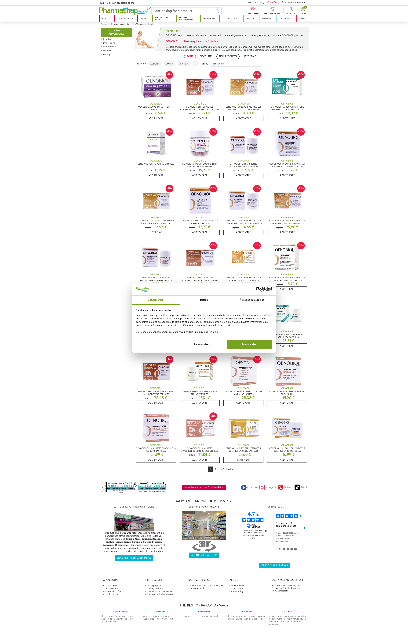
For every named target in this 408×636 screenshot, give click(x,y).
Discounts (206, 56)
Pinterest (288, 487)
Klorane (204, 616)
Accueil (104, 24)
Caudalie (113, 616)
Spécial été (271, 2)
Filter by (141, 63)
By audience (109, 46)
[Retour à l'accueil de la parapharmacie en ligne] (125, 11)
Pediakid (214, 616)
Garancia (131, 616)
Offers (303, 18)
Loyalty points (111, 594)
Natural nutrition (277, 618)
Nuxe (158, 618)
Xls (261, 618)
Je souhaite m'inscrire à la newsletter (204, 487)
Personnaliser (201, 344)
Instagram (271, 487)
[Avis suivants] (304, 528)
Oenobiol (261, 616)
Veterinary (286, 18)
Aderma (146, 616)
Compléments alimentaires (116, 32)
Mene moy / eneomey (123, 618)
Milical (231, 618)
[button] (290, 11)
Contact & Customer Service (159, 591)
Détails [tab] (204, 299)
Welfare (107, 50)
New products (254, 2)
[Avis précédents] (271, 528)
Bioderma (165, 616)
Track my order (111, 588)
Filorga (104, 616)
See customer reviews (274, 565)
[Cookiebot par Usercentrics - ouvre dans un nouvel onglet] (258, 289)
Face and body (125, 18)
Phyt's (171, 618)
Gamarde (105, 621)
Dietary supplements (186, 18)
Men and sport (230, 18)
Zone (168, 63)
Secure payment (154, 585)
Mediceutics (106, 618)
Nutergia (297, 621)
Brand (183, 63)
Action (154, 63)
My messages (111, 585)
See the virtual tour (204, 555)
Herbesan (288, 616)
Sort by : (204, 63)
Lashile (247, 618)
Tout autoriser (249, 344)
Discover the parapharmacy (134, 557)
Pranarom (273, 624)
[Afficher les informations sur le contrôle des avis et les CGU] (265, 531)
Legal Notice (237, 588)
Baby (143, 18)
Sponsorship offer (113, 591)
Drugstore (209, 18)
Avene (122, 616)
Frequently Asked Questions (160, 594)
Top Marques (138, 24)
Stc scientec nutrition (245, 616)
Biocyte (230, 616)
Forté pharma (275, 616)
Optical (250, 18)
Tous (190, 56)
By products (109, 42)
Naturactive (300, 616)
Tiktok (304, 487)
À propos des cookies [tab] (252, 299)
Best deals (250, 56)
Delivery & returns (155, 588)
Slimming (267, 18)
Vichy (113, 621)
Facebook (252, 487)
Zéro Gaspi (286, 2)
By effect (107, 39)
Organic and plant (162, 18)
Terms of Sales (237, 585)
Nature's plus (284, 621)
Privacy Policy (237, 591)
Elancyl (255, 618)
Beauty (106, 18)
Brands (299, 2)
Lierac (239, 618)
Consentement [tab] (156, 299)
